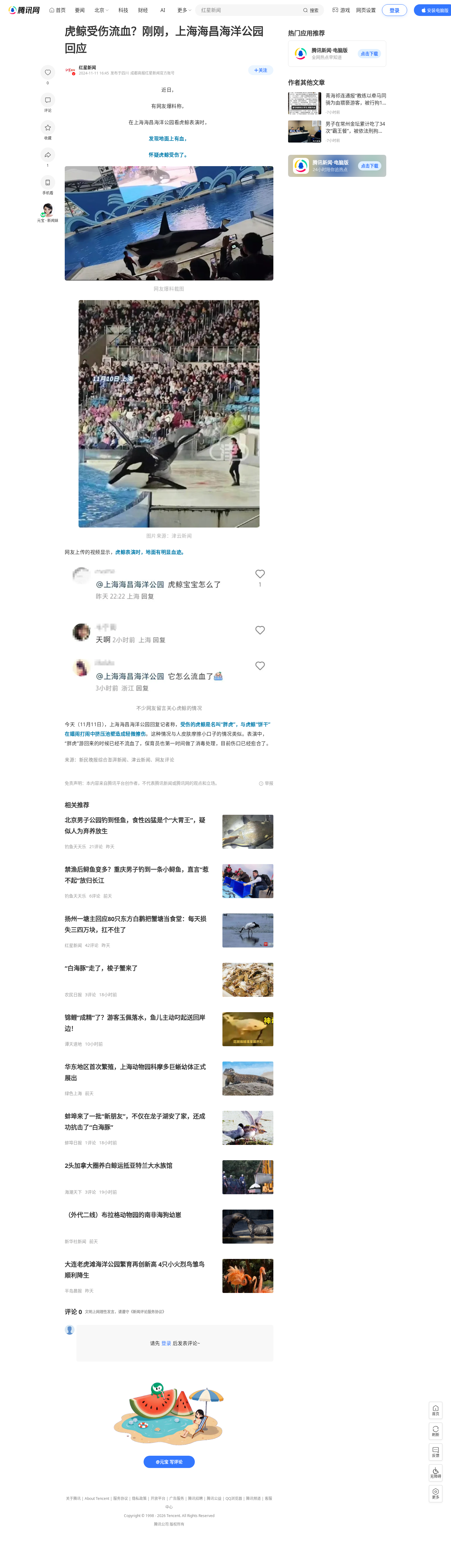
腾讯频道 (253, 1498)
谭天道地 (73, 1044)
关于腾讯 (73, 1498)
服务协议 (120, 1498)
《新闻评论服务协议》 (147, 1311)
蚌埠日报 (73, 1143)
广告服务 (176, 1498)
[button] (369, 53)
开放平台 (158, 1498)
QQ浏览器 (234, 1498)
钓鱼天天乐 (75, 846)
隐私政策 (139, 1498)
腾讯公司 (161, 1524)
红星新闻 (73, 945)
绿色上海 (73, 1093)
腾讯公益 (214, 1498)
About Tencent (97, 1498)
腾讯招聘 (195, 1498)
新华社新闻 (75, 1241)
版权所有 (177, 1524)
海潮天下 (73, 1192)
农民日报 (73, 995)
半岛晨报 (73, 1291)
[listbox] (169, 1047)
